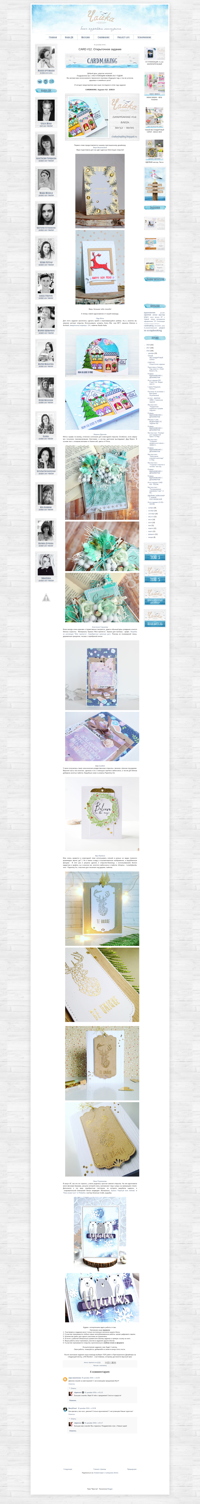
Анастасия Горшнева (100, 627)
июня (150, 522)
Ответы (73, 1388)
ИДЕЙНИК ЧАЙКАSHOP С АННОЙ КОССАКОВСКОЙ (156, 497)
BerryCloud (73, 1408)
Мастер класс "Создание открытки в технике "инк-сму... (156, 464)
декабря (151, 353)
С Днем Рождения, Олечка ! (154, 388)
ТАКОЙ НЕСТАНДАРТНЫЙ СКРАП (155, 357)
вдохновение (149, 313)
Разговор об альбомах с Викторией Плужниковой (156, 393)
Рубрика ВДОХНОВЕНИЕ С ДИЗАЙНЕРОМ (155, 375)
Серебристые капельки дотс (99, 634)
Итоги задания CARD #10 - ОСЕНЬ (155, 483)
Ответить (72, 1384)
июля (150, 519)
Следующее (68, 1469)
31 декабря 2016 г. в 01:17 (94, 1423)
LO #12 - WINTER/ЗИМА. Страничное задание (155, 400)
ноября (151, 508)
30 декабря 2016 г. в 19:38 (87, 1408)
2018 (148, 345)
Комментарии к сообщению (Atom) (106, 1473)
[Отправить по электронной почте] (106, 1362)
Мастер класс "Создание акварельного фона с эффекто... (156, 442)
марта (150, 531)
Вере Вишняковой (100, 147)
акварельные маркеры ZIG (80, 325)
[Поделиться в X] (110, 1362)
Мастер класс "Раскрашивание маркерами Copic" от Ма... (156, 490)
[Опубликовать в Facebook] (113, 1362)
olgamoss (77, 1392)
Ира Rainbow (100, 856)
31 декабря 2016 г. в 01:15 (94, 1392)
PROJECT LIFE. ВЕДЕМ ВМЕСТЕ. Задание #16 (155, 421)
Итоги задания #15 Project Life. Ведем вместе (155, 382)
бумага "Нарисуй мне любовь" (123, 1190)
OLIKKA (101, 766)
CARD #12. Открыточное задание (156, 363)
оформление (148, 321)
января (151, 537)
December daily (160, 326)
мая (149, 525)
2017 (148, 348)
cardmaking (103, 1365)
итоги (155, 315)
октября (151, 511)
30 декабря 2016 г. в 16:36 (91, 1378)
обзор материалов (158, 319)
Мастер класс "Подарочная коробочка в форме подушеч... (155, 407)
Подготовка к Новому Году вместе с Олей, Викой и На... (156, 369)
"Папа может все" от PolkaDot (74, 1193)
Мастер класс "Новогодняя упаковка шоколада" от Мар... (156, 457)
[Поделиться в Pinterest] (115, 1362)
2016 (148, 351)
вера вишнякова (75, 1378)
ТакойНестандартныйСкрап (151, 323)
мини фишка (154, 317)
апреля (151, 528)
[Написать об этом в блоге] (108, 1362)
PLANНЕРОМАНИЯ (150, 328)
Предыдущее (131, 1469)
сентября (151, 514)
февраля (151, 534)
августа (151, 516)
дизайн (162, 312)
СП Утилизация (159, 321)
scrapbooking (154, 330)
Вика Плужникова (100, 1181)
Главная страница (99, 1469)
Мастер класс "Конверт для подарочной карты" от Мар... (156, 434)
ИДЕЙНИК (147, 315)
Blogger (109, 1489)
